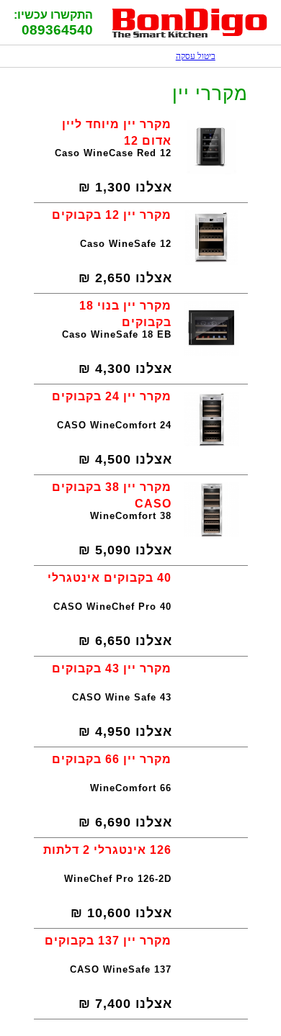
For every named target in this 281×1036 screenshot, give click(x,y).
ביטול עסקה (188, 56)
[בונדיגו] (190, 36)
